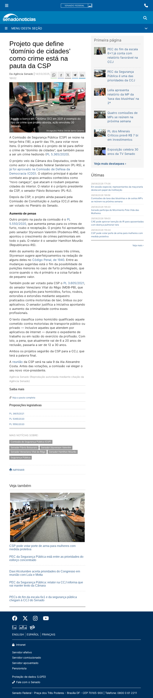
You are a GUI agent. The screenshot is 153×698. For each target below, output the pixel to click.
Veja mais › (138, 245)
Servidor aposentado (25, 663)
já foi (13, 169)
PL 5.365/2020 (57, 154)
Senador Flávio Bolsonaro (24, 447)
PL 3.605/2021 (73, 283)
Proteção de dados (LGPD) (29, 676)
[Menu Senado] (7, 5)
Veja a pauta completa (23, 397)
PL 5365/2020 (16, 418)
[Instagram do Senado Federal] (35, 618)
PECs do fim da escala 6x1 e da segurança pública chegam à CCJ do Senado (43, 598)
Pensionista (19, 668)
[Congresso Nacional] (23, 627)
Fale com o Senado (27, 682)
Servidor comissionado (26, 657)
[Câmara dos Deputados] (14, 627)
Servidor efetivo (22, 652)
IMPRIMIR (18, 469)
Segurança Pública (20, 457)
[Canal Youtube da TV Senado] (44, 618)
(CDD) (31, 173)
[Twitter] (25, 618)
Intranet (20, 644)
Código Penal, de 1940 (48, 260)
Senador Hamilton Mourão (62, 451)
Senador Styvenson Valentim (56, 447)
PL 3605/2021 (16, 413)
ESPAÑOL (33, 634)
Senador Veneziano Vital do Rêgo (28, 451)
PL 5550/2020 (16, 424)
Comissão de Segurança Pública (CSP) (31, 441)
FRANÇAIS (48, 634)
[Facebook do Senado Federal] (16, 618)
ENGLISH (18, 634)
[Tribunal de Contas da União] (32, 627)
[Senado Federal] (76, 6)
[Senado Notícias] (19, 19)
